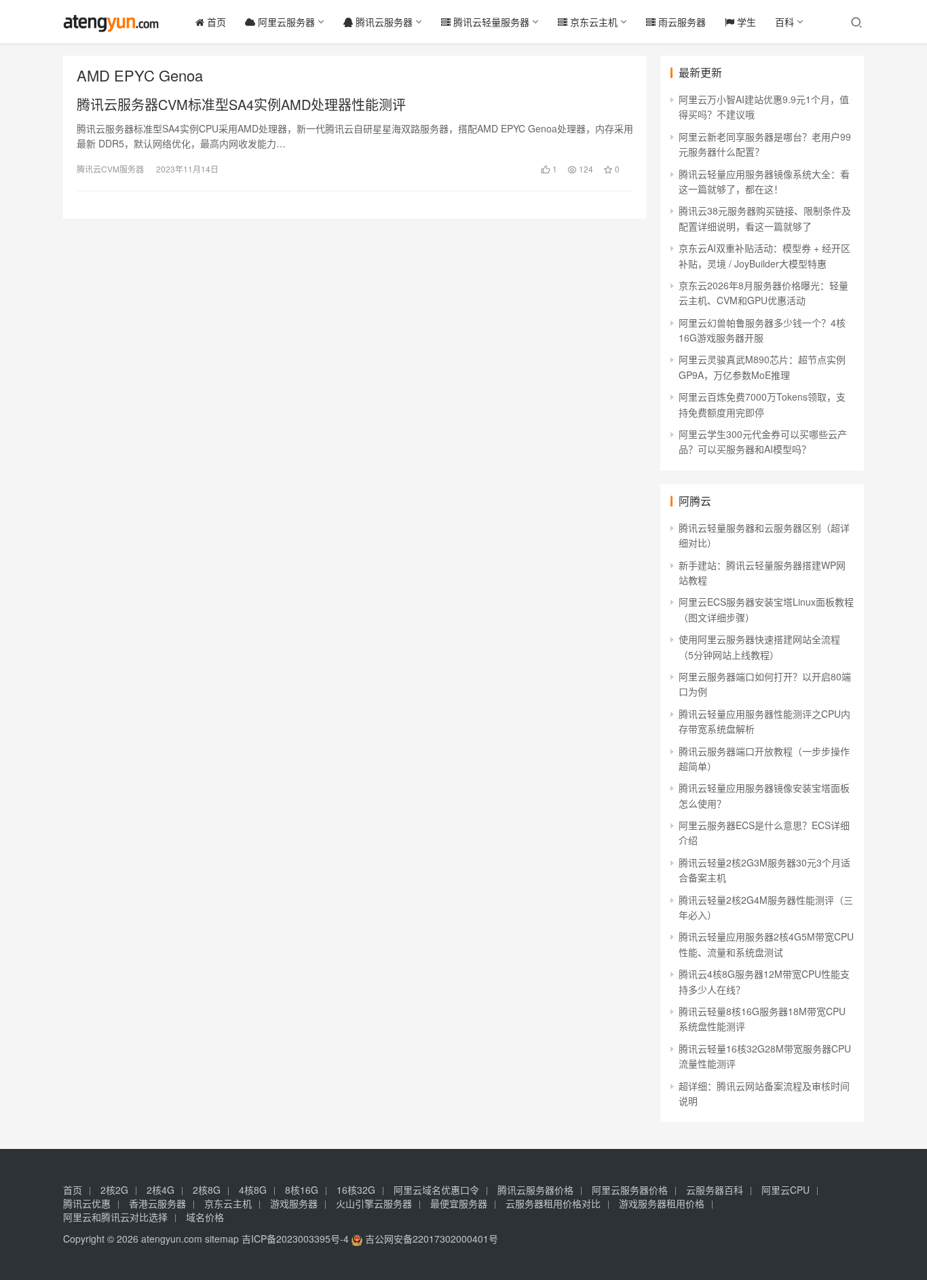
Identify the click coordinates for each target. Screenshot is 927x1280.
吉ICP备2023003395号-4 (295, 1238)
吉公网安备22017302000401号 (430, 1238)
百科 (784, 22)
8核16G (301, 1190)
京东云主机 (592, 22)
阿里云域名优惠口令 (436, 1190)
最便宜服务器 (458, 1203)
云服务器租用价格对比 (553, 1203)
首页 (215, 22)
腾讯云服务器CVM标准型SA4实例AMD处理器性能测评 (241, 104)
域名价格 (205, 1217)
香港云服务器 (157, 1203)
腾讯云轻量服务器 (490, 22)
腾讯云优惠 (87, 1203)
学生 (745, 22)
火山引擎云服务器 (374, 1203)
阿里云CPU (785, 1190)
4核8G (253, 1190)
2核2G (114, 1190)
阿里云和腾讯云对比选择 (115, 1217)
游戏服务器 (294, 1203)
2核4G (160, 1190)
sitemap (222, 1238)
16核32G (356, 1190)
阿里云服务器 (285, 22)
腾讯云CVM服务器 (110, 169)
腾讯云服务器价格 (535, 1190)
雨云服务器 (681, 22)
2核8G (207, 1190)
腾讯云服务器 (383, 22)
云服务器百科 (714, 1190)
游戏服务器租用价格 (661, 1203)
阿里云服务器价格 (630, 1190)
